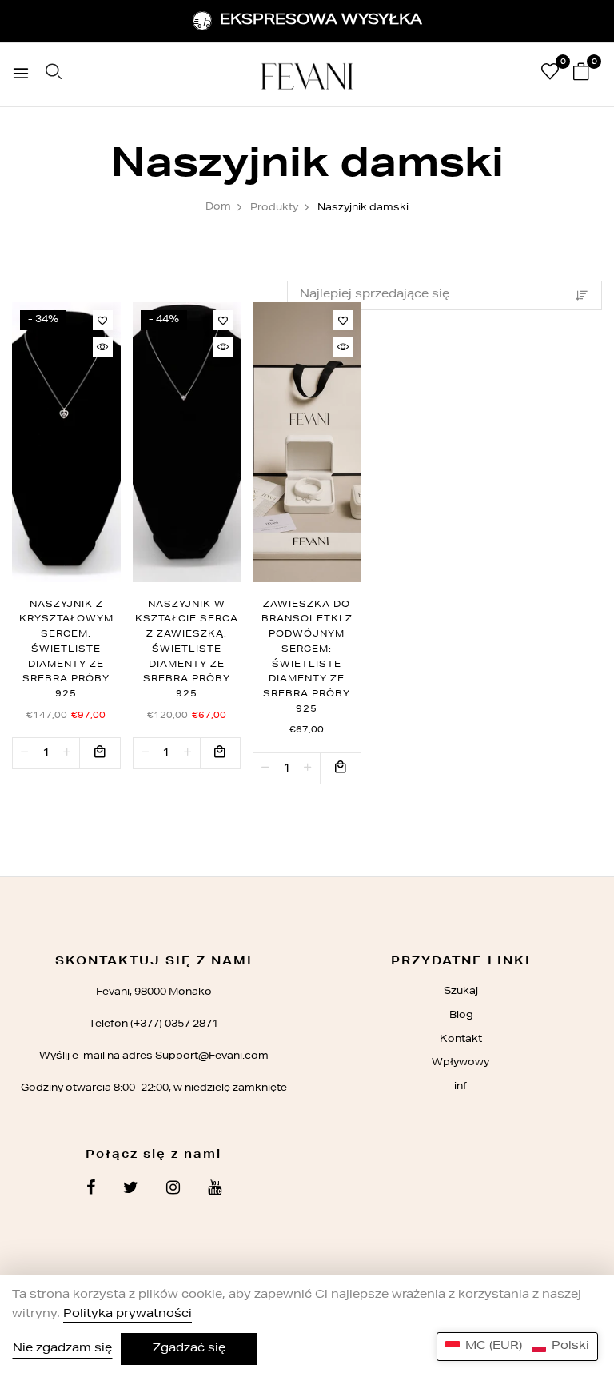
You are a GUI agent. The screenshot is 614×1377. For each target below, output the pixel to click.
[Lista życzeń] (103, 320)
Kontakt (461, 1039)
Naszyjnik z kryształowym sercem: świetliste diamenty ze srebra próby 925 (66, 650)
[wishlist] (550, 75)
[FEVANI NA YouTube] (214, 1189)
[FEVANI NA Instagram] (173, 1189)
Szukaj (461, 991)
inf (460, 1087)
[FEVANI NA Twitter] (130, 1189)
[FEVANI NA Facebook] (90, 1189)
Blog (460, 1015)
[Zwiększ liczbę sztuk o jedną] (67, 753)
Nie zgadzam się (62, 1349)
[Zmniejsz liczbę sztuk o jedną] (25, 753)
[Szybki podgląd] (103, 347)
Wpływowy (460, 1063)
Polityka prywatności (127, 1314)
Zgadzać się (189, 1349)
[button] (517, 1346)
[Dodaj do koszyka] (100, 753)
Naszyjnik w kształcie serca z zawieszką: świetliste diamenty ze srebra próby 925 (186, 650)
